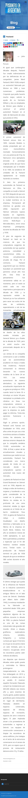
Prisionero (13, 40)
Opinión (6, 40)
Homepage (11, 27)
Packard (9, 37)
